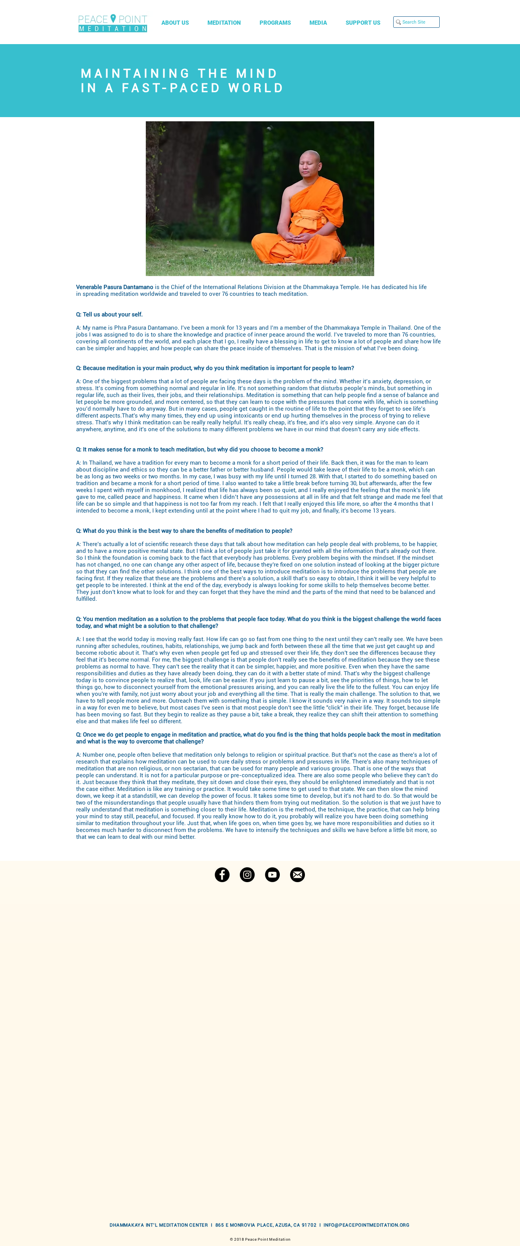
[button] (178, 23)
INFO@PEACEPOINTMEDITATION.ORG (367, 1225)
